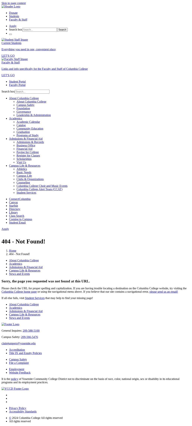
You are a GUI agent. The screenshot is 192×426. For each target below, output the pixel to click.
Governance (23, 111)
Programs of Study (27, 135)
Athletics (21, 169)
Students (14, 16)
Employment (16, 369)
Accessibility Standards (23, 411)
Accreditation (17, 349)
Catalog (21, 125)
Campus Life (24, 175)
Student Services (26, 192)
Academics (15, 118)
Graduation (23, 132)
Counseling (23, 182)
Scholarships (24, 158)
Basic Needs (23, 172)
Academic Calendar (28, 121)
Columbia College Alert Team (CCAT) (39, 189)
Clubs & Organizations (30, 179)
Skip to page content (14, 3)
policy (14, 378)
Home (12, 250)
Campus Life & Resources (24, 165)
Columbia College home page (19, 291)
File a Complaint (19, 362)
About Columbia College (24, 98)
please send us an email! (163, 291)
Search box (15, 29)
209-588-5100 (31, 330)
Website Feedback (20, 372)
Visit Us (21, 162)
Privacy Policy (17, 408)
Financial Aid (24, 148)
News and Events (19, 273)
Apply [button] (12, 26)
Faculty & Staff (18, 19)
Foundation (23, 108)
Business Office (25, 145)
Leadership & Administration (33, 115)
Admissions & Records (30, 142)
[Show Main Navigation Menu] (10, 34)
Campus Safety (25, 105)
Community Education (29, 128)
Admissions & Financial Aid (26, 138)
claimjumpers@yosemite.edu (19, 343)
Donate (13, 12)
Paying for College (27, 152)
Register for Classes (28, 155)
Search (62, 29)
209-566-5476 (29, 337)
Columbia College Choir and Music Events (42, 185)
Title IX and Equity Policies (25, 353)
